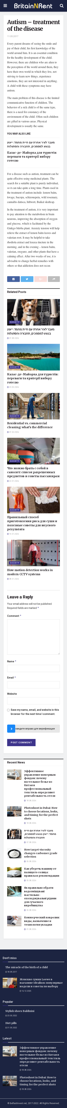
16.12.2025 (26, 991)
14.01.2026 (14, 534)
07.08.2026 (14, 338)
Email (11, 678)
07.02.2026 (14, 432)
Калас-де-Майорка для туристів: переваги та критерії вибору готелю (32, 156)
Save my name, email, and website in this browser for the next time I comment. (35, 712)
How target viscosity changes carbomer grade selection (40, 853)
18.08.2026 (26, 1070)
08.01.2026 (14, 579)
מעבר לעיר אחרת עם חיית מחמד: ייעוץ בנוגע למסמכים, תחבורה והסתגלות (40, 834)
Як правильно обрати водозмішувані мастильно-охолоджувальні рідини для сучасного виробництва (40, 896)
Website (12, 694)
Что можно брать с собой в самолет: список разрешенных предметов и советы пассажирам (33, 472)
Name (11, 661)
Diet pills (11, 1023)
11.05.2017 (12, 36)
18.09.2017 (12, 972)
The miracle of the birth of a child (26, 967)
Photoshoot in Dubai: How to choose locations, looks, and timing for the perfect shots (41, 813)
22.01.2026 (14, 481)
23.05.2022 (12, 1015)
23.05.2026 (14, 387)
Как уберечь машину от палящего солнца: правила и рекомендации (41, 872)
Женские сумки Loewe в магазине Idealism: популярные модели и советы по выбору (41, 983)
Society (14, 322)
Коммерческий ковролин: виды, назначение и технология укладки (42, 921)
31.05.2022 (12, 1027)
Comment (14, 616)
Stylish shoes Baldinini (19, 1011)
